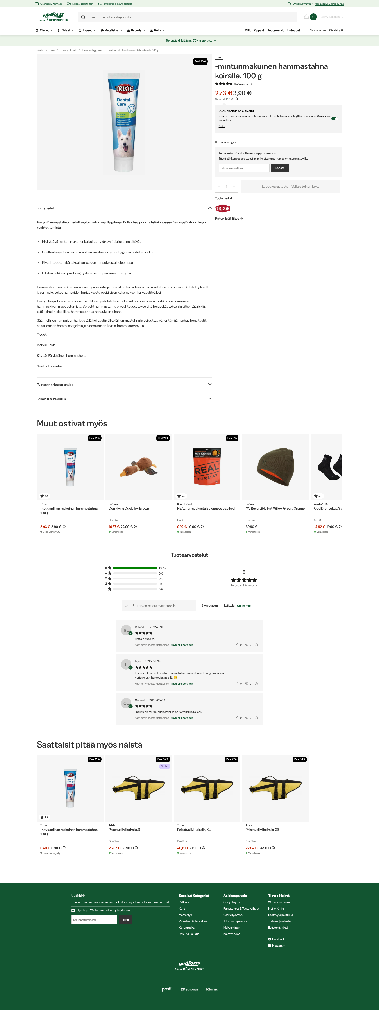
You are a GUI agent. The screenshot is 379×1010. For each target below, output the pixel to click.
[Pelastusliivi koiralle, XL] (207, 788)
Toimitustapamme (235, 921)
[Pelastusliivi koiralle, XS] (275, 788)
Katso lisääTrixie (227, 218)
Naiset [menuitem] (66, 30)
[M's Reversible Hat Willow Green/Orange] (275, 467)
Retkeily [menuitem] (136, 30)
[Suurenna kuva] (124, 122)
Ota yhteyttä (231, 902)
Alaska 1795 (321, 504)
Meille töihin (276, 908)
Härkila (250, 504)
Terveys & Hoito (69, 50)
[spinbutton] (226, 186)
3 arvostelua (241, 84)
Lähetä (279, 168)
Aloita (40, 50)
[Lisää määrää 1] (234, 186)
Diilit (248, 30)
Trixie (219, 57)
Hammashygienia (92, 50)
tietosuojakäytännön (118, 910)
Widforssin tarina (279, 902)
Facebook (278, 939)
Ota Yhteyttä (336, 30)
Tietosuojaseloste (279, 921)
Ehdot (222, 126)
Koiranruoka (187, 928)
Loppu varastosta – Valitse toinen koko (291, 186)
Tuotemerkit (276, 30)
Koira (52, 50)
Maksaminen (231, 928)
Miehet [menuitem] (44, 30)
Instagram (278, 946)
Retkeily (184, 902)
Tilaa (126, 920)
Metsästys (185, 915)
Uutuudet (293, 30)
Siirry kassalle (330, 17)
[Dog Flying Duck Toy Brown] (138, 467)
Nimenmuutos (318, 30)
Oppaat (259, 30)
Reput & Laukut (189, 934)
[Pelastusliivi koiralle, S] (138, 788)
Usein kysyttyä (233, 915)
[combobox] (247, 605)
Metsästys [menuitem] (111, 30)
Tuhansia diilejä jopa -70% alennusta (189, 41)
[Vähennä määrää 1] (218, 186)
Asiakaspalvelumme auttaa (329, 3)
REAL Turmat (184, 504)
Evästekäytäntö (278, 928)
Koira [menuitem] (157, 30)
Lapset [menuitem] (87, 30)
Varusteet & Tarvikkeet (193, 921)
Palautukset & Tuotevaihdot (241, 908)
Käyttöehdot (231, 934)
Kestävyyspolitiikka (280, 915)
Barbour (113, 504)
